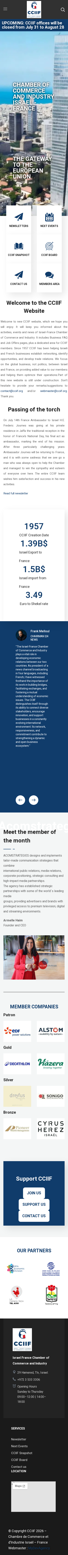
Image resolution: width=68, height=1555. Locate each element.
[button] (63, 9)
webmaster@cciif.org (53, 391)
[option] (34, 690)
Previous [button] (20, 800)
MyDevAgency (39, 1548)
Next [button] (33, 800)
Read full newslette (15, 493)
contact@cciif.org (12, 391)
